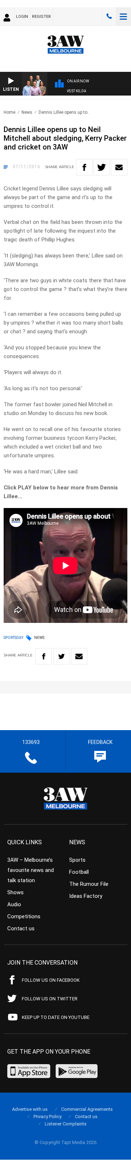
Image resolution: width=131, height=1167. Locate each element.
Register (41, 16)
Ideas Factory (85, 896)
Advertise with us (30, 1109)
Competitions (23, 916)
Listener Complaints (66, 1124)
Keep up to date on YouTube (56, 1017)
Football (79, 872)
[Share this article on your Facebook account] (84, 167)
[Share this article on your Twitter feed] (102, 167)
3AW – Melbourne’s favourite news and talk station (30, 870)
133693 (109, 16)
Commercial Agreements (87, 1109)
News (26, 112)
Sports (77, 860)
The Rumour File (88, 884)
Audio (14, 904)
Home (9, 112)
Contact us (21, 928)
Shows (15, 892)
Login (22, 16)
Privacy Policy (47, 1116)
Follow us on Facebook (51, 980)
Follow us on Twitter (50, 998)
